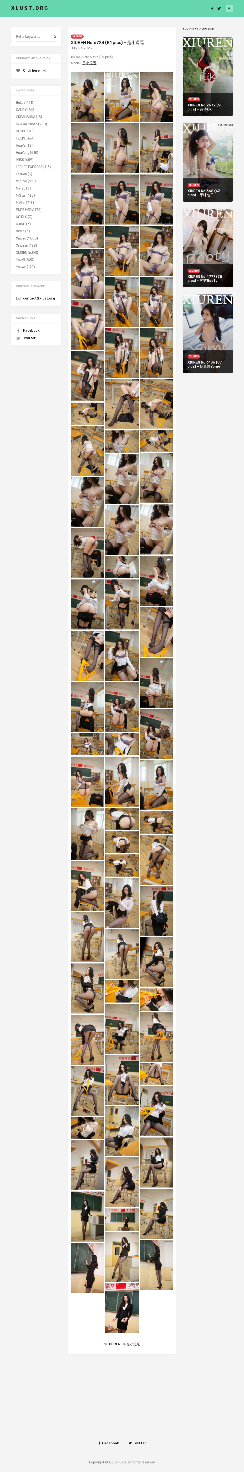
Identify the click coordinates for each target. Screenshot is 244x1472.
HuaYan (21, 146)
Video (20, 231)
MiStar (21, 196)
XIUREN (77, 36)
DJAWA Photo (26, 124)
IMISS (20, 160)
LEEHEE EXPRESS (29, 167)
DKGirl (20, 131)
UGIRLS (21, 217)
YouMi (20, 260)
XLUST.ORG (30, 8)
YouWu (21, 267)
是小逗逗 (89, 63)
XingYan (22, 246)
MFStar (21, 181)
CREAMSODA (25, 117)
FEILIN (20, 138)
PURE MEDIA (25, 210)
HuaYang (22, 153)
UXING (20, 224)
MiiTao (20, 188)
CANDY (21, 110)
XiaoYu (21, 238)
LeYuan (21, 174)
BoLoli (20, 103)
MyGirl (20, 203)
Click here (31, 71)
